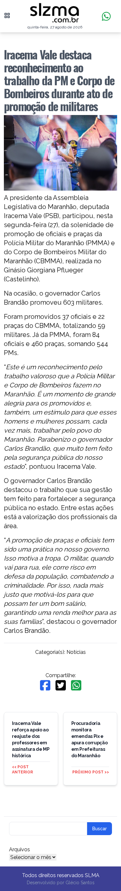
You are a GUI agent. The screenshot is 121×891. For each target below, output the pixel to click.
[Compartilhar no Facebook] (45, 685)
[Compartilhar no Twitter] (60, 685)
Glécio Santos (80, 882)
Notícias (76, 652)
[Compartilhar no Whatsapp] (76, 685)
